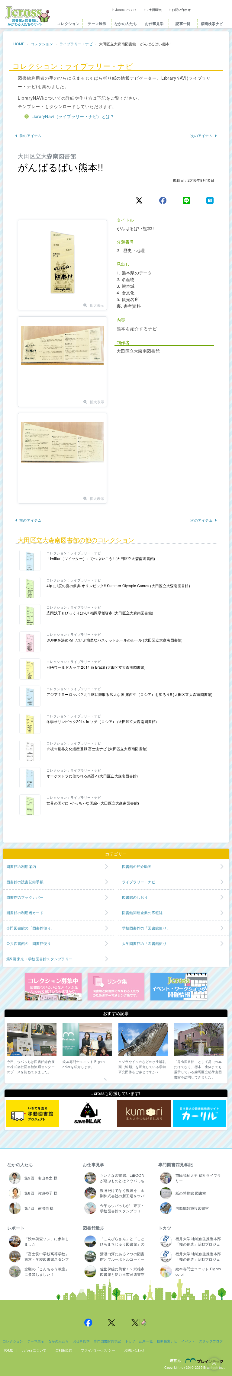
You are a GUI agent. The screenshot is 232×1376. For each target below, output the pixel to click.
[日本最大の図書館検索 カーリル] (199, 1113)
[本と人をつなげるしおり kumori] (144, 1113)
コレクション (68, 23)
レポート (15, 1228)
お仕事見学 (154, 23)
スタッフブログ (211, 1341)
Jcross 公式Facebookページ (88, 1322)
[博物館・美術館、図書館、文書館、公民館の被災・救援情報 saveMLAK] (88, 1113)
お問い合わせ (181, 10)
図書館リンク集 (116, 986)
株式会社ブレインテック (205, 1360)
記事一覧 (183, 23)
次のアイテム (201, 135)
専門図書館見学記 (175, 1164)
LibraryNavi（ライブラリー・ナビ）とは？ (72, 116)
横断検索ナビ (212, 23)
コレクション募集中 (53, 986)
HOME (18, 43)
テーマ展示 (97, 23)
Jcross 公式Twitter (112, 1322)
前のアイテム (30, 135)
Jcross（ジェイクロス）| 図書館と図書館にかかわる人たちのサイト (27, 16)
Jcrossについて (126, 10)
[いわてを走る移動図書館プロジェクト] (32, 1113)
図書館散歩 (93, 1228)
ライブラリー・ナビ (76, 43)
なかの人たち (125, 23)
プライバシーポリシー (98, 1350)
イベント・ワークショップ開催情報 (178, 986)
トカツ (164, 1228)
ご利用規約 (154, 10)
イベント (188, 1341)
